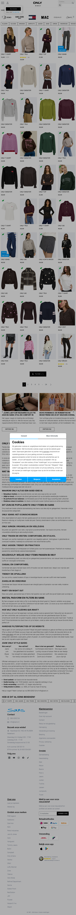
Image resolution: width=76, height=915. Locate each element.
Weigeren (37, 479)
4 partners (45, 452)
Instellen (19, 479)
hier (22, 468)
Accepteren (56, 479)
